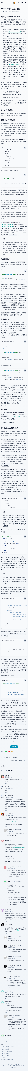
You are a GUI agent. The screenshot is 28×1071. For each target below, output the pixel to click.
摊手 (18, 929)
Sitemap (13, 1067)
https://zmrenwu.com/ (14, 32)
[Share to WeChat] (6, 751)
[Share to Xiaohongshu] (9, 751)
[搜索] (19, 2)
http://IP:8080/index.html (18, 847)
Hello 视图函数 (5, 1049)
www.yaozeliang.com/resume (12, 821)
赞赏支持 (14, 747)
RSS (16, 1067)
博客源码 (23, 1065)
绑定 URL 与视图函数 (7, 1051)
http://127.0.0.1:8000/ (16, 417)
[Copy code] (25, 148)
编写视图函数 (5, 1053)
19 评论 (17, 11)
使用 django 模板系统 (7, 1059)
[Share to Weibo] (12, 751)
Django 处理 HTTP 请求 (7, 1046)
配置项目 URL (5, 1055)
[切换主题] (22, 2)
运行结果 (4, 1057)
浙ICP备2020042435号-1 (14, 1064)
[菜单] (25, 2)
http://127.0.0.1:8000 (7, 224)
